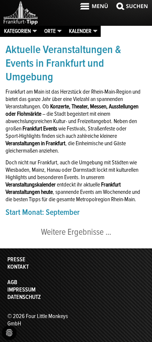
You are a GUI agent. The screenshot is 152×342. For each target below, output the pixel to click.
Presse (16, 259)
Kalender (80, 31)
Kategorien (17, 31)
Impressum (21, 289)
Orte (50, 31)
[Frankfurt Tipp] (20, 24)
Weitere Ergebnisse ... (76, 232)
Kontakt (18, 267)
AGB (12, 282)
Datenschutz (24, 297)
